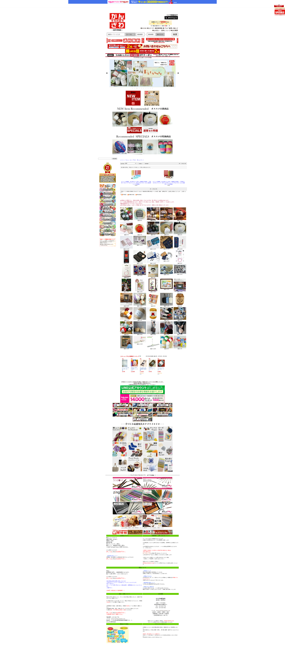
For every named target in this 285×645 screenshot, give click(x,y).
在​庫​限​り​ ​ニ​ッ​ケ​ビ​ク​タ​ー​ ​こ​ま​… (152, 369)
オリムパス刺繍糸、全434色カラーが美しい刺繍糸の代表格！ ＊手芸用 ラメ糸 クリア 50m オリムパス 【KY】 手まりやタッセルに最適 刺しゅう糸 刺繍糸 (136, 183)
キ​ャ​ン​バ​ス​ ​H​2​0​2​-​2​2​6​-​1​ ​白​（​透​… (125, 369)
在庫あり (140, 163)
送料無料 (146, 163)
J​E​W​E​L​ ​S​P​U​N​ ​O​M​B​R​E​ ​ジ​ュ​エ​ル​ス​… (134, 369)
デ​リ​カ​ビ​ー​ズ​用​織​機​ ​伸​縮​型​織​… (143, 369)
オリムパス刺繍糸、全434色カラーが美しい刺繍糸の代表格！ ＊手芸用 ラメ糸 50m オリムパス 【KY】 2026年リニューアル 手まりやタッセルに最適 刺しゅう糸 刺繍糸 (168, 183)
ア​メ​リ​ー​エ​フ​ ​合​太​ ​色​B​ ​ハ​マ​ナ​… (161, 369)
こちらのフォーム (147, 554)
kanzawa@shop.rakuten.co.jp (118, 618)
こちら (114, 551)
